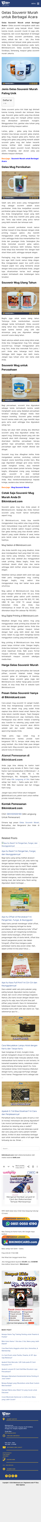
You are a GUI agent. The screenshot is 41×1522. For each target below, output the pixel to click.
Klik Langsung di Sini (20, 779)
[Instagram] (12, 1476)
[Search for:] (20, 1149)
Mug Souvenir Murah (20, 487)
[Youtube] (9, 1476)
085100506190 (14, 814)
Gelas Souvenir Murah (29, 822)
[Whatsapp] (16, 1476)
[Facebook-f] (6, 1476)
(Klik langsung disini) (10, 1433)
